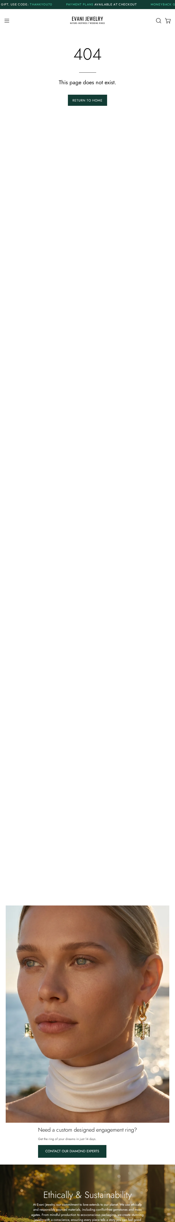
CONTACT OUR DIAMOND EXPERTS (72, 1151)
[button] (158, 20)
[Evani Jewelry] (87, 20)
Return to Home (87, 100)
